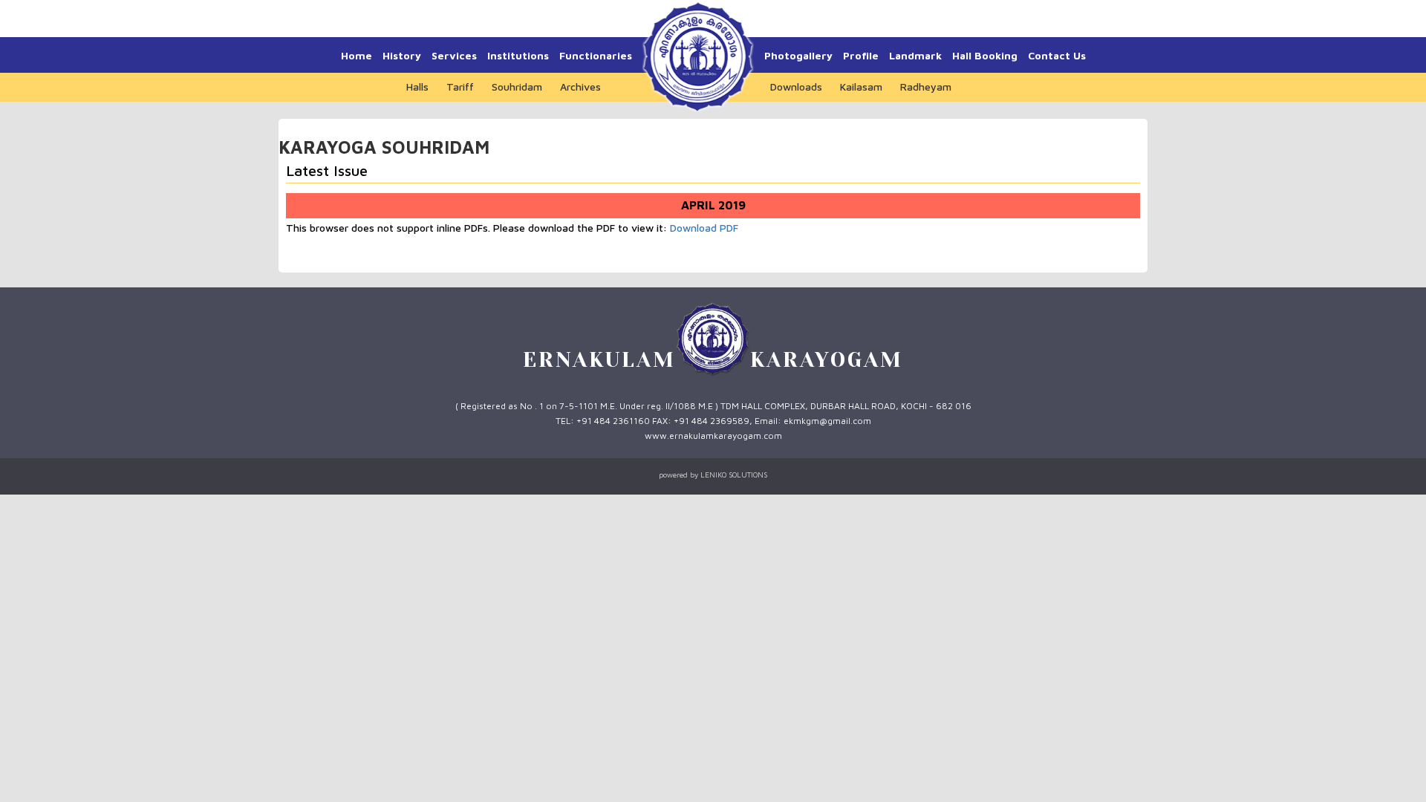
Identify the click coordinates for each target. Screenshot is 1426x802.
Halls (417, 86)
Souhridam (517, 86)
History (401, 55)
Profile (861, 55)
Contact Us (1057, 55)
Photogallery (798, 55)
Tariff (460, 86)
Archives (580, 86)
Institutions (518, 55)
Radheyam (925, 86)
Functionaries (595, 55)
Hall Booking (985, 55)
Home (356, 55)
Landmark (915, 55)
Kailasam (861, 86)
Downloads (796, 86)
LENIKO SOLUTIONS (733, 474)
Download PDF (704, 227)
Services (454, 55)
